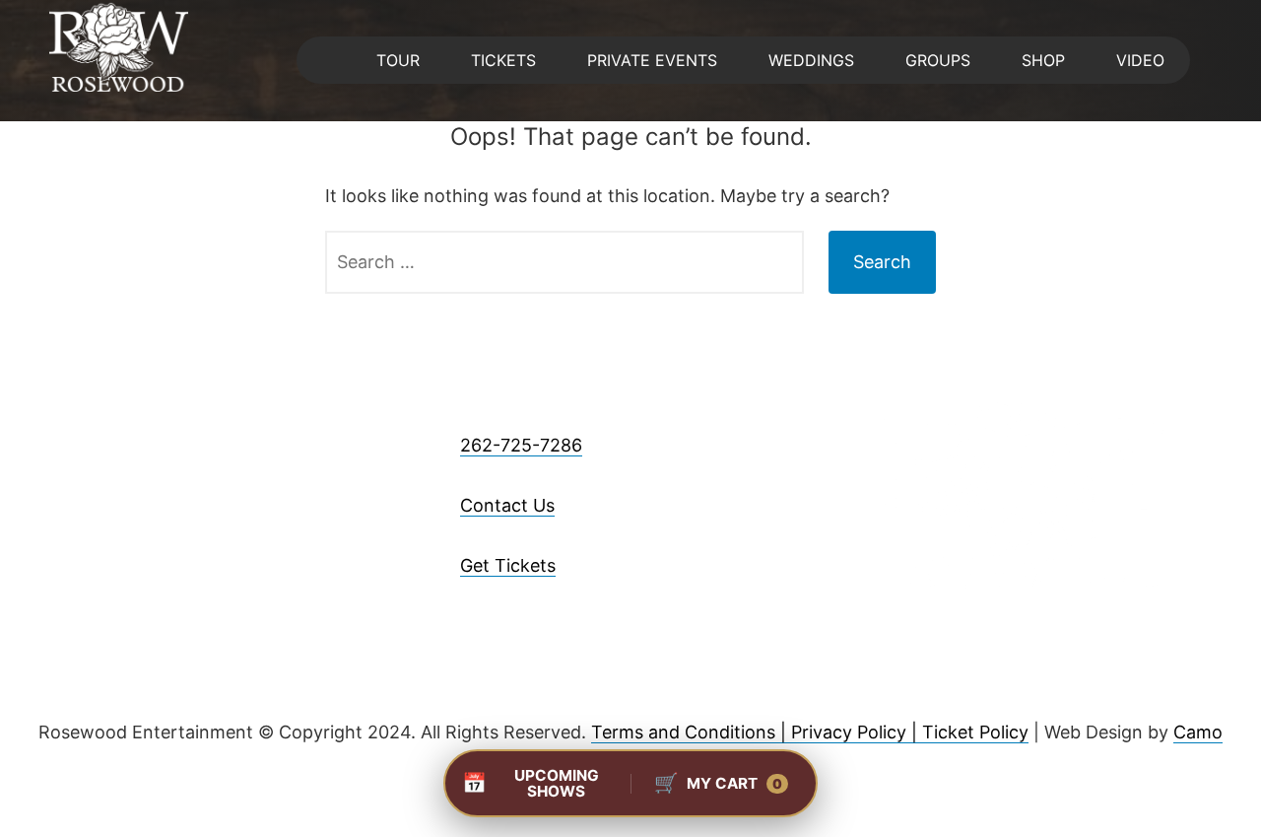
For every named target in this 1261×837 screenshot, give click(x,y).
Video (1140, 60)
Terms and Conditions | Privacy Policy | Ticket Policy (810, 732)
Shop (1043, 60)
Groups (937, 60)
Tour (398, 60)
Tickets (503, 60)
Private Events (652, 60)
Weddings (811, 60)
